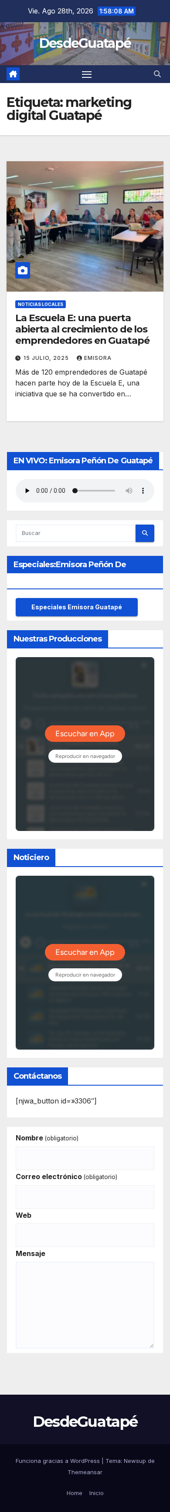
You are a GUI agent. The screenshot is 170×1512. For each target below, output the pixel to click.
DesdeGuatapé (85, 43)
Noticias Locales (40, 304)
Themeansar (85, 1472)
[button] (157, 74)
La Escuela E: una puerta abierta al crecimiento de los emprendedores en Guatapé (82, 329)
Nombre (47, 1137)
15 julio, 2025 (47, 358)
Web (23, 1215)
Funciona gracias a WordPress (59, 1460)
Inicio (96, 1492)
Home (74, 1492)
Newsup (135, 1460)
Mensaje (30, 1253)
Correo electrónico (66, 1176)
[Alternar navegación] (86, 74)
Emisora (98, 358)
